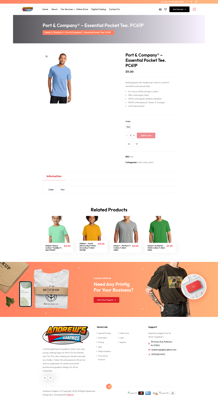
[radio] (128, 127)
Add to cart (146, 135)
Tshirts (151, 162)
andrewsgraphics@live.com (163, 349)
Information (54, 176)
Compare (128, 144)
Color (128, 121)
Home (47, 32)
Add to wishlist (136, 144)
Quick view (60, 248)
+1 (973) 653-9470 (175, 2)
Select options (49, 248)
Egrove (70, 394)
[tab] (54, 176)
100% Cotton (142, 162)
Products (58, 32)
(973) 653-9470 (158, 354)
